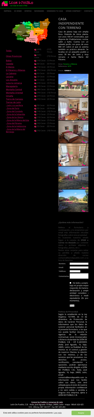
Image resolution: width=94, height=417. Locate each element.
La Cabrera (11, 73)
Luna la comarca (14, 83)
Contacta (88, 11)
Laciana (9, 76)
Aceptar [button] (81, 413)
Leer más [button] (58, 413)
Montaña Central (14, 89)
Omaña (9, 95)
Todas (9, 50)
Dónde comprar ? (73, 11)
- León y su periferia (14, 105)
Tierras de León (13, 102)
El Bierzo (10, 67)
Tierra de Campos (14, 99)
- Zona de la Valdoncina (16, 126)
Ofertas (28, 11)
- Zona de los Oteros (14, 117)
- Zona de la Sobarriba (15, 114)
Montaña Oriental (14, 92)
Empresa (7, 11)
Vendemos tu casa (55, 11)
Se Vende (18, 11)
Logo (18, 4)
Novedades (39, 11)
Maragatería (12, 86)
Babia (8, 60)
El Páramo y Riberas (15, 70)
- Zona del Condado (14, 111)
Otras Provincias (14, 56)
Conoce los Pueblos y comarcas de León (47, 402)
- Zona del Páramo (14, 123)
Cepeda (9, 63)
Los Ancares (12, 79)
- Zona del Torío (12, 108)
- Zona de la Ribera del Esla (17, 120)
